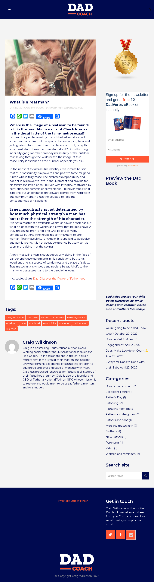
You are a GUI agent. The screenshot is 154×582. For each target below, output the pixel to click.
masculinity (49, 323)
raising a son (80, 323)
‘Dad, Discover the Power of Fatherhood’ (59, 278)
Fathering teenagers (119, 408)
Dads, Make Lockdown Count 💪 (127, 350)
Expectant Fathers (118, 392)
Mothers (111, 431)
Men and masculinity (70, 107)
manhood (34, 323)
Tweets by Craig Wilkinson (73, 500)
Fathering (51, 107)
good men (11, 323)
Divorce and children (119, 386)
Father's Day (114, 397)
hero (23, 323)
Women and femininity (121, 454)
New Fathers (114, 437)
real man (11, 328)
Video (109, 448)
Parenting (112, 442)
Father (44, 317)
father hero (58, 317)
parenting (64, 323)
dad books (32, 317)
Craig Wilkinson (33, 107)
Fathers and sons (117, 420)
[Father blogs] (126, 79)
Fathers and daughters (121, 414)
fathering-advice (76, 317)
